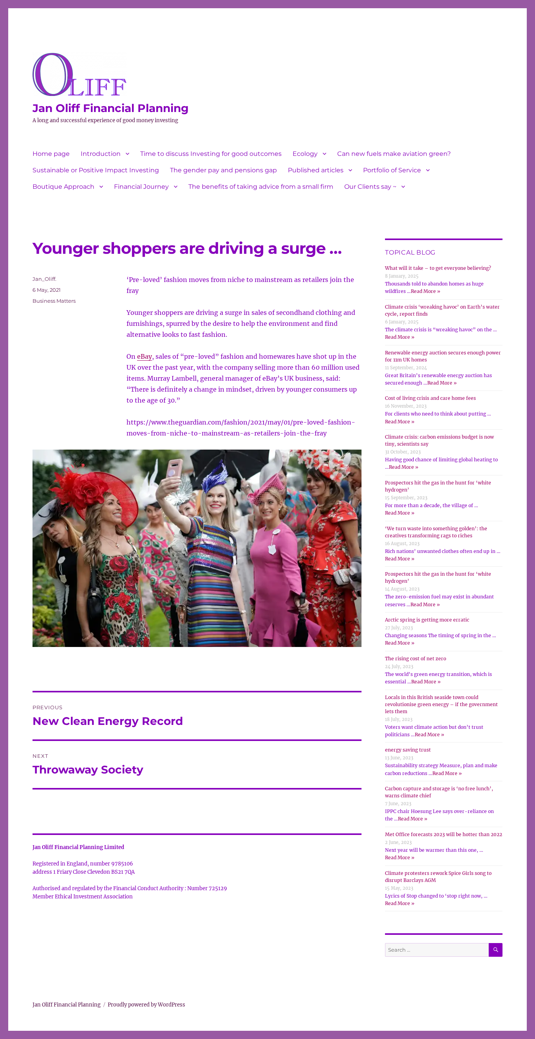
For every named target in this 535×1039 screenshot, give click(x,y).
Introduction (101, 153)
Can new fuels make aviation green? (394, 153)
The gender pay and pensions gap (223, 170)
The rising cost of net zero (415, 658)
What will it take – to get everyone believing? (438, 268)
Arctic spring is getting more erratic (427, 620)
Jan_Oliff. (44, 279)
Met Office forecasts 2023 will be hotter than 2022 (443, 834)
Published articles (315, 170)
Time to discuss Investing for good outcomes (211, 153)
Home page (51, 153)
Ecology (305, 153)
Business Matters (54, 301)
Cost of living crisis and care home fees (430, 398)
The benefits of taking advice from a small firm (260, 186)
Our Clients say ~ (370, 186)
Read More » (425, 291)
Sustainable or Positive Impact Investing (96, 170)
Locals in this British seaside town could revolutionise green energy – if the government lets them (441, 704)
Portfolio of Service (392, 170)
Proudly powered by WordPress (146, 1004)
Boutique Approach (63, 186)
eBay (144, 356)
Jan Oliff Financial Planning (111, 108)
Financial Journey (141, 186)
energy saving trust (408, 750)
